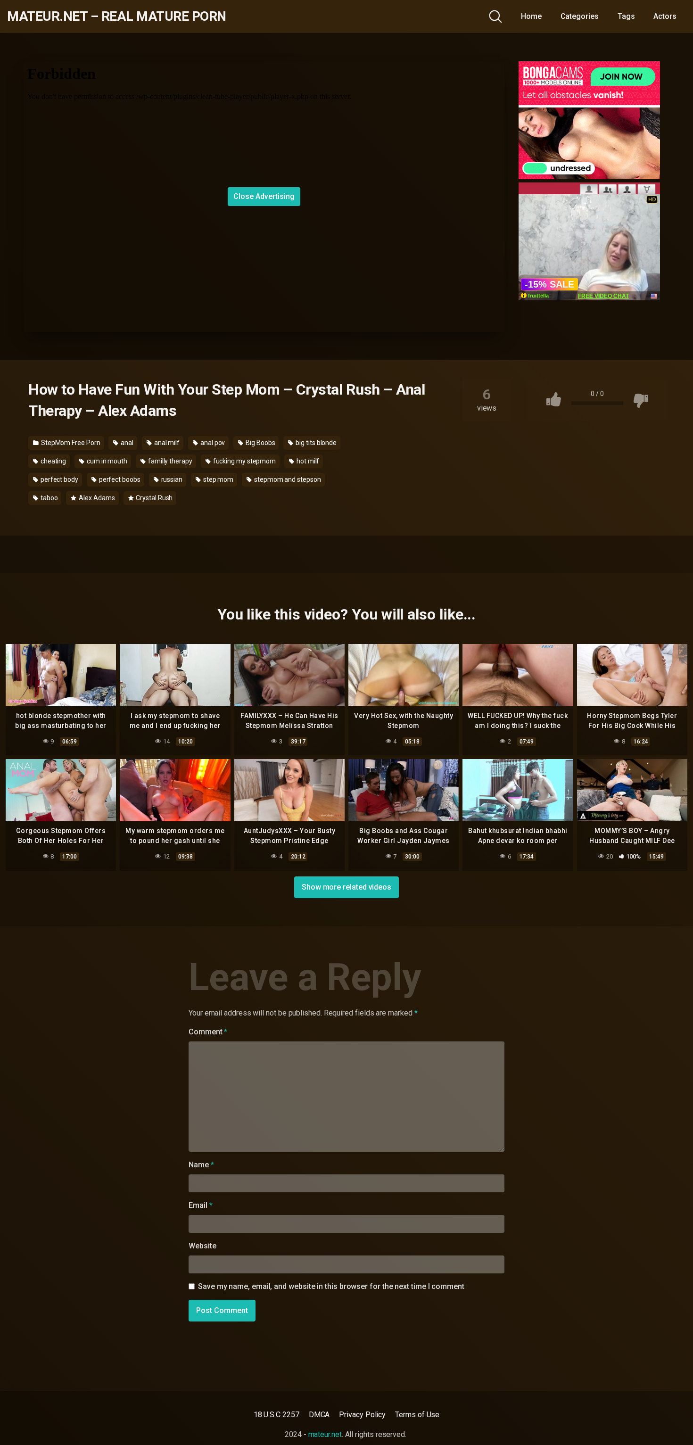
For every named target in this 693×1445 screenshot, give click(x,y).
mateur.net (325, 1434)
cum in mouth (106, 461)
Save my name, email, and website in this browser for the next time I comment (331, 1286)
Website (202, 1245)
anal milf (166, 442)
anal (126, 442)
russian (171, 479)
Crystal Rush (153, 498)
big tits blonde (315, 442)
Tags (626, 16)
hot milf (307, 461)
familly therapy (169, 461)
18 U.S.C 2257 (276, 1414)
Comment (208, 1031)
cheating (52, 461)
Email (200, 1205)
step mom (217, 479)
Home (531, 16)
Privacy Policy (362, 1414)
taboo (48, 498)
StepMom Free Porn (70, 442)
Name (201, 1164)
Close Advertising (264, 196)
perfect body (58, 479)
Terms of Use (417, 1414)
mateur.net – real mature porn (116, 16)
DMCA (319, 1414)
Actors (664, 16)
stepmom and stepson (287, 479)
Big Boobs (259, 442)
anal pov (212, 442)
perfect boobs (119, 479)
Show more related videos (346, 887)
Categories (580, 16)
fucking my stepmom (244, 461)
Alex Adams (96, 498)
